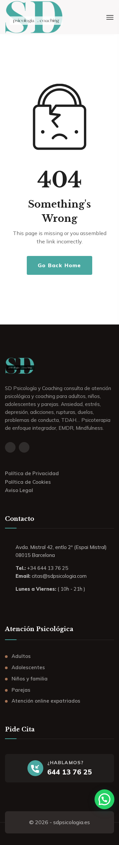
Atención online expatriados (46, 701)
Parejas (21, 690)
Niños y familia (30, 678)
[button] (104, 799)
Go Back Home (59, 265)
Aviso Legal (19, 490)
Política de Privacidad (32, 473)
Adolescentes (28, 667)
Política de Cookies (28, 482)
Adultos (21, 656)
